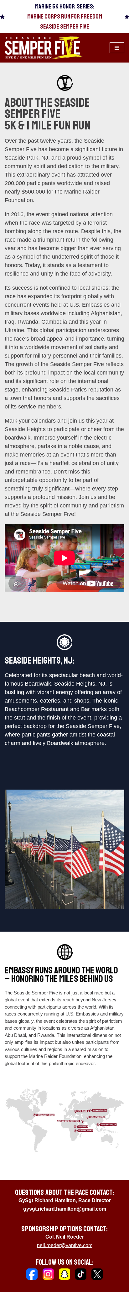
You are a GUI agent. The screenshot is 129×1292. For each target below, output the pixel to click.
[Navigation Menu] (117, 47)
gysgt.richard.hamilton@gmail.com (64, 1209)
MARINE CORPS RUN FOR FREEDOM (64, 16)
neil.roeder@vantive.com (64, 1245)
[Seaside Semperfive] (44, 47)
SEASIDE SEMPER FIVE (64, 26)
